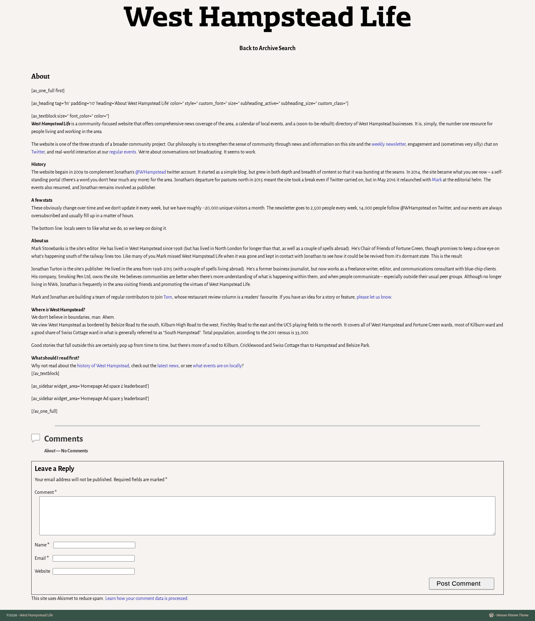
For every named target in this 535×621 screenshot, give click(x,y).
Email (42, 558)
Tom (167, 297)
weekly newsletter (389, 144)
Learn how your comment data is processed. (147, 598)
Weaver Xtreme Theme (512, 615)
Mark (437, 179)
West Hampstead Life (36, 615)
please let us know (374, 297)
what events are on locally (217, 365)
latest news (168, 365)
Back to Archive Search (267, 48)
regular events (122, 151)
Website (42, 571)
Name (42, 544)
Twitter (38, 151)
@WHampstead (150, 172)
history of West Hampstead (103, 365)
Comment (46, 492)
